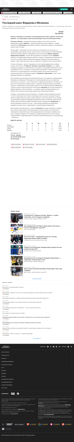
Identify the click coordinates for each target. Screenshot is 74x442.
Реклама (3, 376)
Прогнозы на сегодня (6, 364)
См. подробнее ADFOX (49, 414)
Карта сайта (4, 387)
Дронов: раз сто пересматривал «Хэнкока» (13, 287)
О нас (2, 367)
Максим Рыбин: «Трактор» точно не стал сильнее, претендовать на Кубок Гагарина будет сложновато (27, 292)
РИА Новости (41, 405)
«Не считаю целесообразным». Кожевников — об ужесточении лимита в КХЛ (21, 307)
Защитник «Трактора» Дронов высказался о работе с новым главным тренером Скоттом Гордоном (26, 328)
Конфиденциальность (6, 382)
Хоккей (4, 19)
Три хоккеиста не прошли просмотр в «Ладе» (13, 313)
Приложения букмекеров (7, 361)
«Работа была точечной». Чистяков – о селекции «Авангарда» (17, 333)
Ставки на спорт (5, 355)
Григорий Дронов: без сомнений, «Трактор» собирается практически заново (21, 322)
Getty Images (67, 404)
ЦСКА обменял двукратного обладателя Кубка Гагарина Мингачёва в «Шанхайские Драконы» (25, 298)
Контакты (3, 370)
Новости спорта (5, 352)
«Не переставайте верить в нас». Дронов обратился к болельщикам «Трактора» (22, 302)
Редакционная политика (7, 379)
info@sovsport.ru (21, 409)
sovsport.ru (40, 402)
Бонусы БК (4, 358)
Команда (3, 373)
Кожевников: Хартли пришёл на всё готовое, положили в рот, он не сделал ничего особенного (26, 317)
